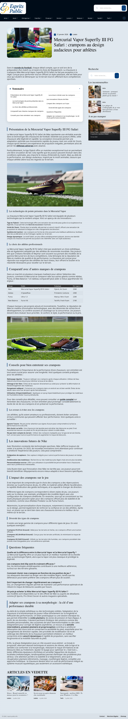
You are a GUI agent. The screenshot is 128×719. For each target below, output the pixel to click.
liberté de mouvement (35, 225)
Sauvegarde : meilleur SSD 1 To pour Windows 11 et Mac (71, 694)
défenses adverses (24, 146)
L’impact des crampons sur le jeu (58, 103)
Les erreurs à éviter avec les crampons (62, 95)
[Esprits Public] (12, 8)
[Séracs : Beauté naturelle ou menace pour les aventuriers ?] (18, 683)
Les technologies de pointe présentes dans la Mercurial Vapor (27, 102)
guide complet (67, 399)
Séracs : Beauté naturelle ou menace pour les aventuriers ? (17, 694)
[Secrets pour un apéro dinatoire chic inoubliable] (45, 683)
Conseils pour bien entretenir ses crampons (25, 115)
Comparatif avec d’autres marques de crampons (26, 111)
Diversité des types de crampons (60, 108)
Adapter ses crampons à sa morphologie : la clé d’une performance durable (63, 117)
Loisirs (75, 34)
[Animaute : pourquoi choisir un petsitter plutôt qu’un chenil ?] (94, 92)
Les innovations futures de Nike (57, 99)
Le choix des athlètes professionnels (24, 107)
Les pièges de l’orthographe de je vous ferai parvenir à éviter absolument (111, 108)
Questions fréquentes (54, 112)
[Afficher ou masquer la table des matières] (52, 88)
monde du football (23, 67)
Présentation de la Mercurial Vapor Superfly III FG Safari (26, 96)
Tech (61, 698)
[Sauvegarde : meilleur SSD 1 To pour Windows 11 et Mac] (71, 683)
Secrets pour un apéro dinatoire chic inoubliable (45, 694)
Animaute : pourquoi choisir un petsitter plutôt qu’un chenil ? (110, 93)
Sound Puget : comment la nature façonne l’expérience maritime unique (103, 133)
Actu (104, 88)
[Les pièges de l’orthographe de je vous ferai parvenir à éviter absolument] (94, 107)
